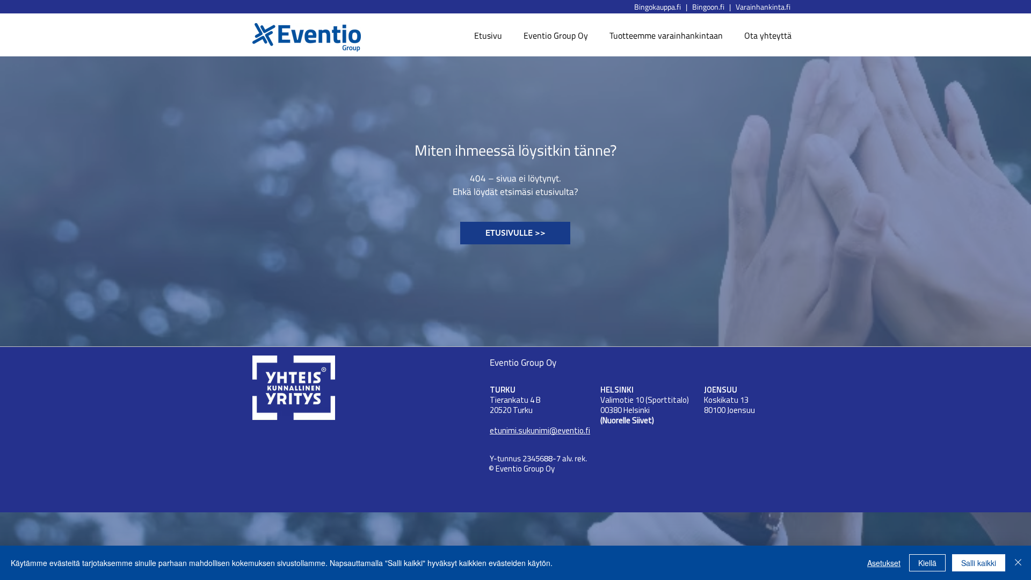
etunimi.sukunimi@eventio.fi (540, 431)
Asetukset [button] (884, 562)
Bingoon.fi (710, 6)
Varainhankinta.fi (763, 6)
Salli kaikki (978, 562)
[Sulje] (1018, 562)
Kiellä (927, 562)
